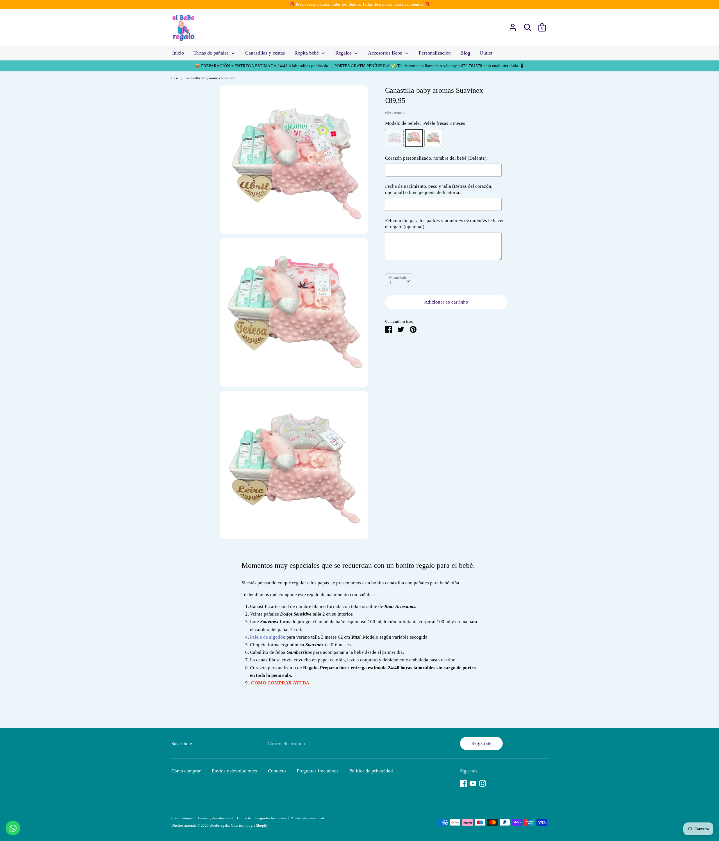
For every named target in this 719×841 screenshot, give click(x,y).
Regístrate (481, 743)
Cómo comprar (186, 771)
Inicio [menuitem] (178, 53)
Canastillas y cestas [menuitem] (265, 53)
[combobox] (399, 280)
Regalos (344, 53)
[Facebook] (463, 782)
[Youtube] (473, 782)
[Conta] (512, 25)
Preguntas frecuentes (317, 771)
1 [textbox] (390, 282)
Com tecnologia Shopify (249, 826)
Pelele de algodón (267, 637)
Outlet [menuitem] (486, 53)
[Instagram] (482, 782)
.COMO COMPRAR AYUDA (279, 683)
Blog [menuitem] (465, 53)
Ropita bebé (307, 53)
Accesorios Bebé (386, 53)
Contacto (277, 771)
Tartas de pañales (212, 53)
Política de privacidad (371, 771)
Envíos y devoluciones (234, 771)
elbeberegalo (395, 112)
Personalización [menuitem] (435, 53)
